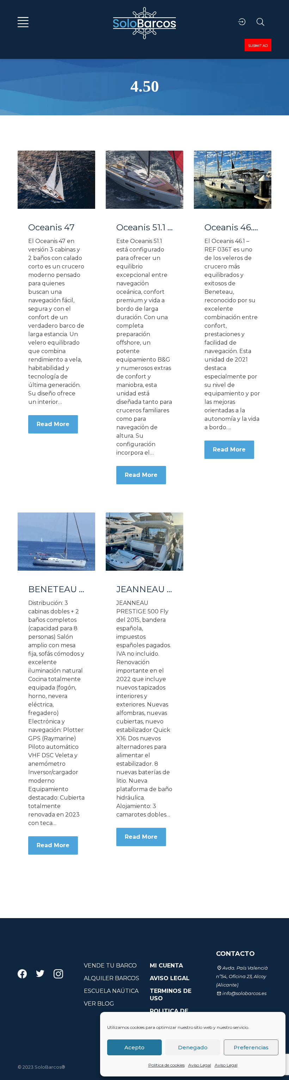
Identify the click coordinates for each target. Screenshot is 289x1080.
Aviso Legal (199, 1065)
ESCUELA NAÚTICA (111, 991)
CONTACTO (235, 954)
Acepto (134, 1047)
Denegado (193, 1047)
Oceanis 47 (51, 227)
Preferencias (251, 1047)
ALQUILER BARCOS (111, 978)
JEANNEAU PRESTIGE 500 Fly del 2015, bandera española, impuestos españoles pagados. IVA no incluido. (144, 589)
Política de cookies (166, 1065)
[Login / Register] (242, 22)
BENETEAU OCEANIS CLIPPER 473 (56, 589)
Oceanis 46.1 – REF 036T (232, 227)
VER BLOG (99, 1003)
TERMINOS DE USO (170, 995)
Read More (53, 424)
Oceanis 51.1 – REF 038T (144, 227)
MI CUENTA (166, 965)
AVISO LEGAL (170, 978)
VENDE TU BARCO (110, 965)
